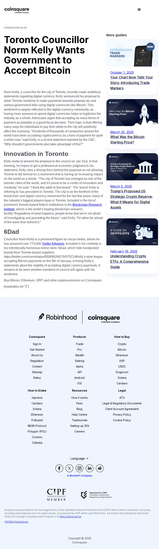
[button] (139, 10)
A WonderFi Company (79, 475)
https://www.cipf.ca (70, 516)
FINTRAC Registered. (17, 521)
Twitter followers (53, 243)
